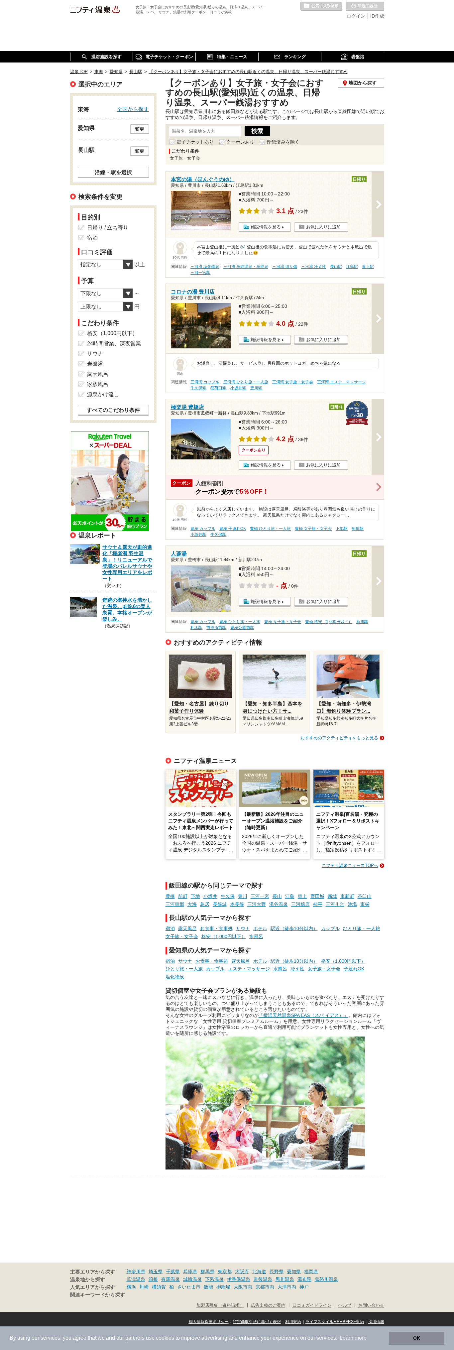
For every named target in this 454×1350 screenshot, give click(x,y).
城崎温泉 (192, 1279)
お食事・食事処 (216, 928)
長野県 (277, 1271)
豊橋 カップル (202, 528)
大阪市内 (243, 1286)
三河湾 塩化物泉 (204, 266)
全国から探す (133, 109)
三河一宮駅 (200, 272)
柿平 (317, 904)
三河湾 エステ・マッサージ (341, 382)
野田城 (317, 896)
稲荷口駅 (218, 388)
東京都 (225, 1271)
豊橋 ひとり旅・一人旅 (270, 528)
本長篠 (237, 904)
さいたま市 (188, 1286)
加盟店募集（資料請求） (220, 1305)
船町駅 (358, 528)
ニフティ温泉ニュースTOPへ (350, 865)
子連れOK (354, 968)
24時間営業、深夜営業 (114, 343)
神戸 (304, 1286)
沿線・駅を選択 (113, 172)
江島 (289, 896)
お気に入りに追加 (323, 226)
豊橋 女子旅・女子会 (313, 528)
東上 (302, 896)
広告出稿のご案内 (268, 1305)
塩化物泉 (175, 976)
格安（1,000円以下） (223, 936)
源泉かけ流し (103, 394)
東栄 (365, 904)
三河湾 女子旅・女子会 (292, 382)
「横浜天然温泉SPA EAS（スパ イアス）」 (303, 1015)
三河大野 (256, 904)
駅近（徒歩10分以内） (294, 928)
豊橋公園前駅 (242, 627)
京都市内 (265, 1286)
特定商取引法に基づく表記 (257, 1321)
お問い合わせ (371, 1305)
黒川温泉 (285, 1279)
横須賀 (159, 1286)
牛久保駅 (198, 388)
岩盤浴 (95, 364)
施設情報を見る (266, 226)
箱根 (153, 1279)
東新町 (347, 896)
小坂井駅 (238, 388)
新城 (332, 896)
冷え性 (297, 968)
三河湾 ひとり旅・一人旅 (245, 382)
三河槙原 (300, 904)
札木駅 (196, 627)
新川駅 (362, 621)
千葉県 (173, 1271)
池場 (352, 904)
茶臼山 (365, 896)
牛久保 (228, 896)
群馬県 (207, 1271)
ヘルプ (344, 1305)
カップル (330, 928)
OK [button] (416, 1338)
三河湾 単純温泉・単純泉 (245, 266)
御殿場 (223, 1286)
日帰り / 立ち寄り (107, 227)
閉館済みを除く (283, 142)
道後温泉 (263, 1279)
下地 (195, 896)
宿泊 (170, 928)
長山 (277, 896)
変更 (139, 129)
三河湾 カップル (204, 382)
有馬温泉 (170, 1279)
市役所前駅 (216, 627)
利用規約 (293, 1321)
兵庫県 (190, 1271)
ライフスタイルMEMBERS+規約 (334, 1321)
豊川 (242, 896)
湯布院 (304, 1279)
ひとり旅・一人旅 (361, 928)
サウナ (243, 928)
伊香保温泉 (238, 1279)
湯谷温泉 (278, 904)
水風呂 (256, 936)
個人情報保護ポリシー (209, 1321)
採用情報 (376, 1321)
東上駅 (368, 266)
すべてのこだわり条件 (113, 410)
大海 (192, 904)
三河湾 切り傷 (284, 266)
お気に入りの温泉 (321, 6)
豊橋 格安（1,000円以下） (328, 621)
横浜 (131, 1286)
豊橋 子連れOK (232, 528)
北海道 (259, 1271)
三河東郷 (175, 904)
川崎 (144, 1286)
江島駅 (352, 266)
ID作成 (377, 16)
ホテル (260, 928)
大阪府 (242, 1271)
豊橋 (170, 896)
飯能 (208, 1286)
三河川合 (335, 904)
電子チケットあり (195, 142)
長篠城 (220, 904)
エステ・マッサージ (249, 968)
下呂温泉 (214, 1279)
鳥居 (204, 904)
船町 (182, 896)
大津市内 (287, 1286)
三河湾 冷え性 (313, 266)
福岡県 (311, 1271)
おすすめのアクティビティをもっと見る (339, 737)
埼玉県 (156, 1271)
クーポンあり (240, 142)
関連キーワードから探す (97, 1294)
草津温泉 (136, 1279)
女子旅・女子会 (182, 936)
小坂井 (210, 896)
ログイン (356, 16)
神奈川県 (136, 1271)
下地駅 (342, 528)
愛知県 (294, 1271)
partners (135, 1338)
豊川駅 (256, 388)
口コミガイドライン (311, 1305)
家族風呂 (97, 384)
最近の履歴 (365, 6)
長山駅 (336, 266)
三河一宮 (260, 896)
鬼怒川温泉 (326, 1279)
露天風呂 (187, 928)
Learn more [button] (353, 1338)
